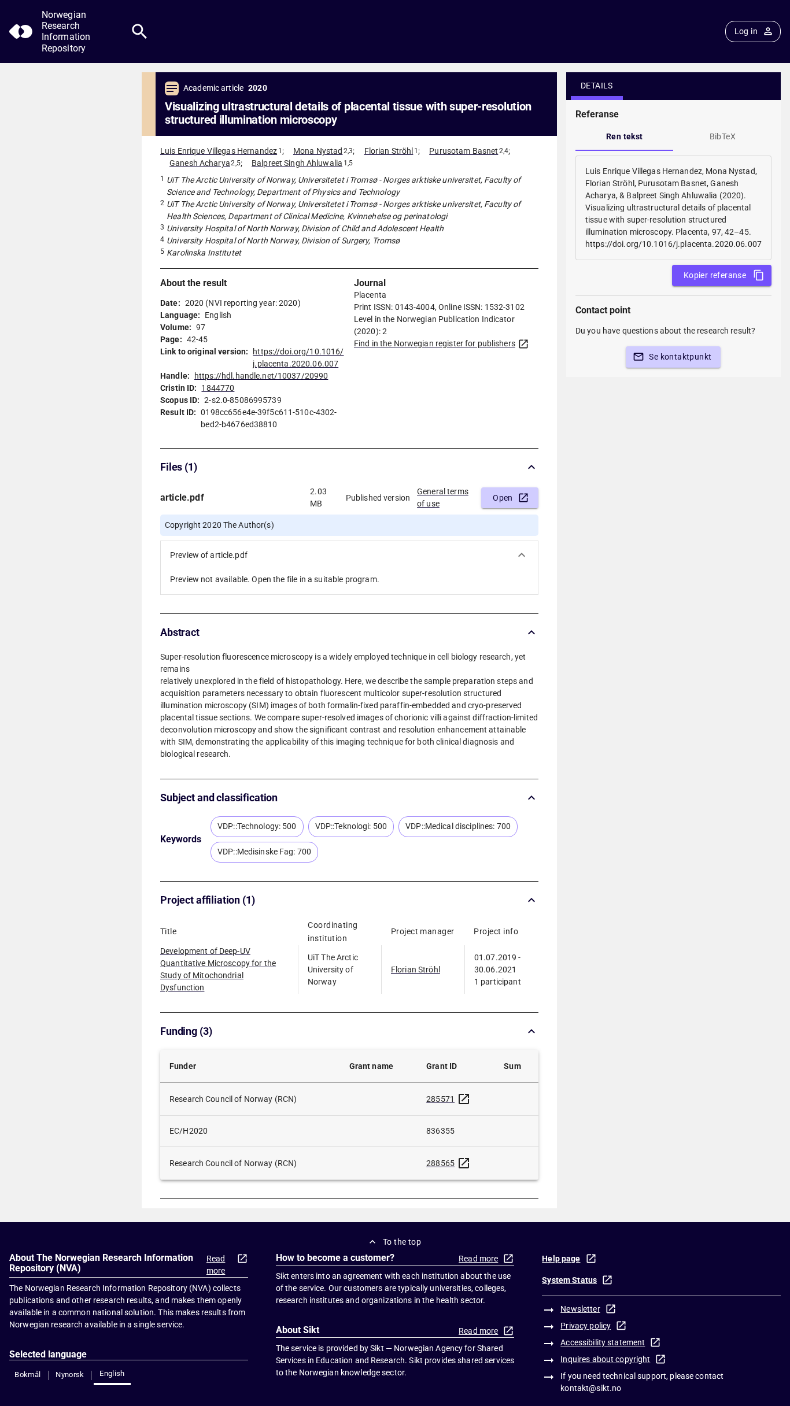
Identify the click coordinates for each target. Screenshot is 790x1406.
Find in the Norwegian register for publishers (434, 343)
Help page (561, 1258)
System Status (569, 1280)
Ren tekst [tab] (624, 136)
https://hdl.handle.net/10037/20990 (261, 375)
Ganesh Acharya (199, 163)
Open (503, 497)
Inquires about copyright (605, 1359)
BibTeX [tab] (723, 136)
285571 (440, 1099)
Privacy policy (585, 1325)
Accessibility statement (602, 1342)
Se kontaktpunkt (680, 356)
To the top (402, 1241)
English (112, 1373)
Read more (216, 1264)
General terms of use (442, 497)
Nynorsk (70, 1374)
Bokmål (27, 1374)
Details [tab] (597, 85)
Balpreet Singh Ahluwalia (297, 163)
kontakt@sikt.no (590, 1388)
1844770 (217, 388)
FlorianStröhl (415, 969)
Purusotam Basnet (463, 151)
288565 (440, 1163)
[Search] (139, 31)
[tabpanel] (673, 208)
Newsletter (580, 1309)
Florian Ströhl (389, 151)
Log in (746, 31)
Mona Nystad (317, 151)
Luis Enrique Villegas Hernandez (218, 151)
